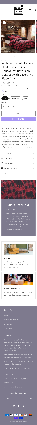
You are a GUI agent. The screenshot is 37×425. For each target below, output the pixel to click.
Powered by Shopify (23, 421)
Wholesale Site (8, 328)
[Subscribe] (31, 398)
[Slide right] (23, 57)
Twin (25, 98)
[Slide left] (14, 57)
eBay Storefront (9, 324)
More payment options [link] (18, 123)
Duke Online (15, 421)
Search (6, 315)
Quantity (3, 102)
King (5, 98)
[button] (2, 10)
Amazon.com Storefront (11, 319)
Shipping (3, 85)
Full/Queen (15, 98)
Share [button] (5, 173)
